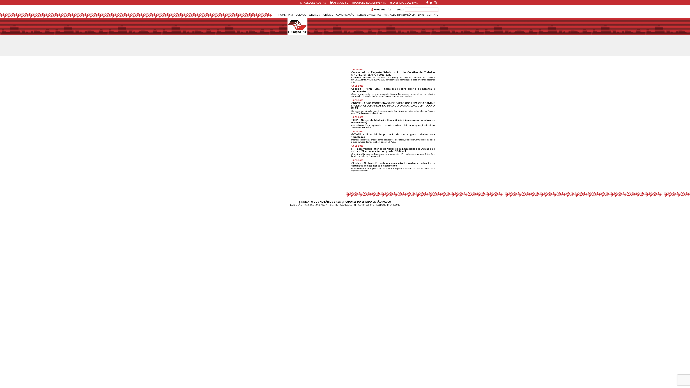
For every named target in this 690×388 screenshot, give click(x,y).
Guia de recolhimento (370, 2)
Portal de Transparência (399, 14)
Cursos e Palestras (369, 14)
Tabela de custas (314, 2)
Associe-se (340, 2)
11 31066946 (393, 204)
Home (282, 14)
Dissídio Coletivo (405, 2)
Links (421, 14)
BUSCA (400, 9)
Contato (432, 14)
